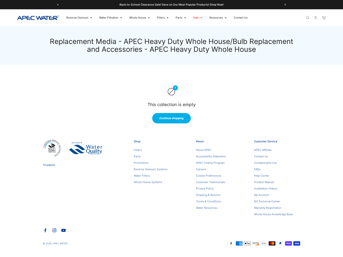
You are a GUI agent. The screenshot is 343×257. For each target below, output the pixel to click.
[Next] (285, 5)
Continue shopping (171, 118)
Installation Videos (265, 188)
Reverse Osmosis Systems (151, 169)
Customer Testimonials (210, 182)
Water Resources (207, 207)
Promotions (141, 162)
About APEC (203, 150)
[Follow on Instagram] (54, 230)
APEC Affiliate (263, 150)
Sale (196, 17)
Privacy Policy (205, 188)
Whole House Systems (148, 182)
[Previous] (57, 5)
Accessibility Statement (211, 156)
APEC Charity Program (210, 162)
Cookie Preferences (208, 175)
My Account (261, 195)
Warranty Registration (267, 207)
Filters (161, 17)
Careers (201, 169)
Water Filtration (108, 17)
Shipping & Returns (208, 195)
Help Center (261, 175)
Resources (216, 17)
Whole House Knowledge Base (273, 214)
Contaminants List (265, 162)
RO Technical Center (267, 201)
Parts (179, 17)
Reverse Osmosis (77, 17)
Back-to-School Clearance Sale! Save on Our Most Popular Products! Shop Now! (171, 4)
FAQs (257, 169)
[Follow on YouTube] (63, 230)
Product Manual (264, 182)
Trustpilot (49, 165)
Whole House (137, 17)
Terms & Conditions (208, 201)
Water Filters (142, 175)
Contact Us (241, 17)
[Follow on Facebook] (45, 230)
